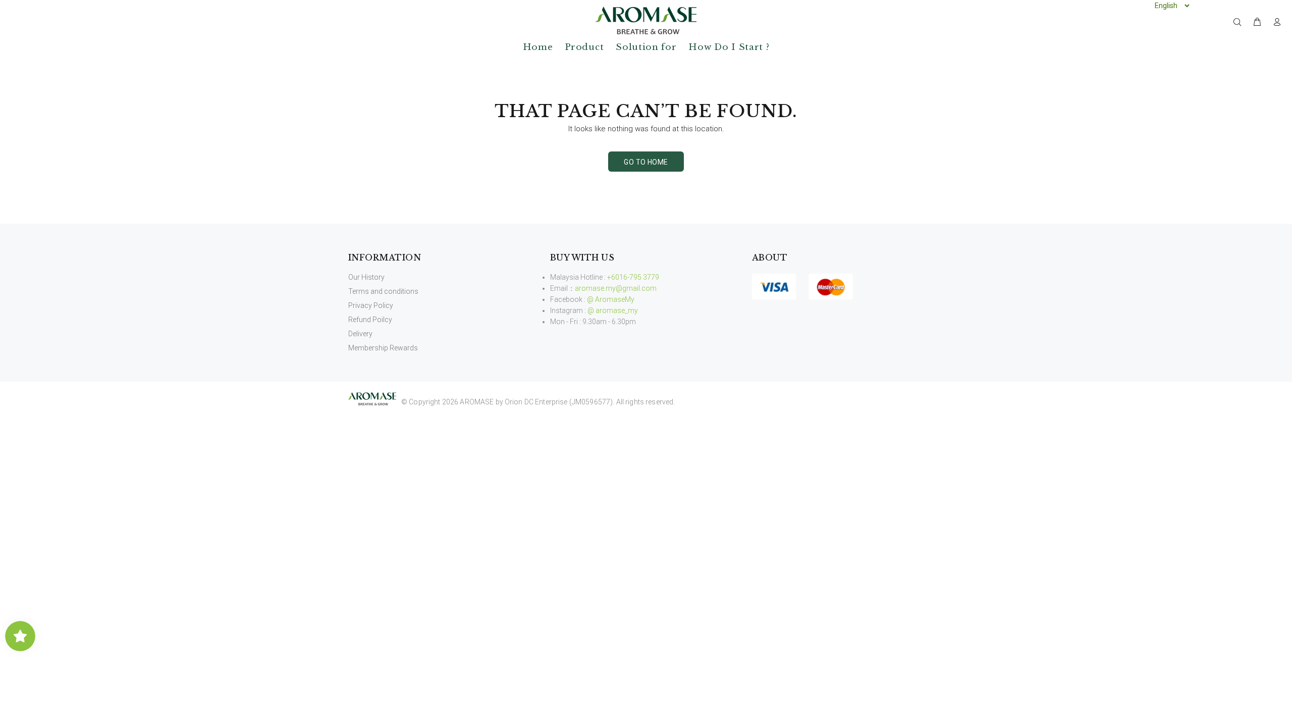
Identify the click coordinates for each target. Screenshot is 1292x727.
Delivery (360, 334)
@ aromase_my (612, 310)
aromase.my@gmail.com (616, 288)
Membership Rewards (383, 348)
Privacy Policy (370, 305)
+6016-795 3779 (633, 277)
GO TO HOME (646, 162)
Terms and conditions (383, 291)
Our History (366, 277)
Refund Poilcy (370, 320)
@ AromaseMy (610, 299)
